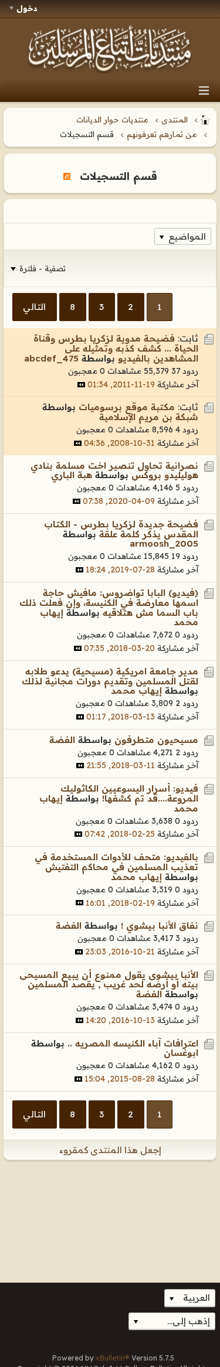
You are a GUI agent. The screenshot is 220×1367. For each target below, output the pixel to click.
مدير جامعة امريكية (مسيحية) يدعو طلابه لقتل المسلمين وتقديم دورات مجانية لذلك (110, 676)
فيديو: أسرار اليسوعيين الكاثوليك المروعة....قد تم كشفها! (129, 793)
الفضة (62, 739)
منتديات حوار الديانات (112, 119)
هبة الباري (71, 474)
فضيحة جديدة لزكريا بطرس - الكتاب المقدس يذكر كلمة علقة (121, 529)
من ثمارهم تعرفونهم (162, 134)
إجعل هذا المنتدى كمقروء (110, 1149)
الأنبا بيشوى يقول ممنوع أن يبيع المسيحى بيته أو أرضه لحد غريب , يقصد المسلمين (108, 979)
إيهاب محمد (136, 690)
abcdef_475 (51, 358)
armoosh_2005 (164, 543)
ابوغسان (181, 1052)
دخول (27, 8)
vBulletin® (113, 1358)
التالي (34, 306)
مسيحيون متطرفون (156, 739)
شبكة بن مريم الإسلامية (148, 416)
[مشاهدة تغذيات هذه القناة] (66, 175)
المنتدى (174, 119)
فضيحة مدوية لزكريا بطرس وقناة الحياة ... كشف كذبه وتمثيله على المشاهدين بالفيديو (115, 348)
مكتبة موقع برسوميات (127, 407)
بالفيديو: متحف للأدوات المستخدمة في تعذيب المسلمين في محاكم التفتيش (116, 861)
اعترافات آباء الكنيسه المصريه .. (132, 1043)
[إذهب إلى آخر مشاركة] (81, 384)
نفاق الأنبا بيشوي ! (159, 925)
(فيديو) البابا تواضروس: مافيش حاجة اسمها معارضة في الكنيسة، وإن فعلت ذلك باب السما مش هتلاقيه (108, 602)
